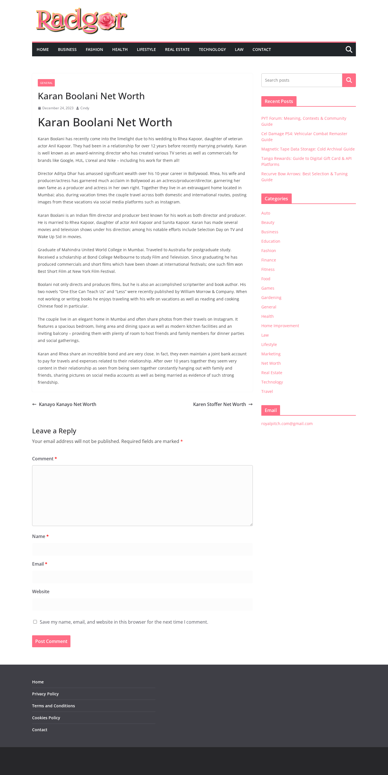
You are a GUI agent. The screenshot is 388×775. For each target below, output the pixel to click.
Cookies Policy (46, 717)
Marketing (271, 353)
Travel (267, 391)
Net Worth (271, 363)
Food (265, 278)
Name (40, 536)
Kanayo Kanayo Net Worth (67, 404)
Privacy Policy (45, 693)
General (46, 83)
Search (349, 80)
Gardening (271, 297)
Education (270, 241)
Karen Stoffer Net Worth (219, 404)
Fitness (268, 269)
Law (239, 49)
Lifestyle (146, 49)
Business (67, 49)
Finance (268, 260)
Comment (44, 458)
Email (39, 564)
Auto (265, 213)
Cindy (84, 108)
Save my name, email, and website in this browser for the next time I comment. (124, 622)
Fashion (94, 49)
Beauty (267, 222)
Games (267, 288)
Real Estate (177, 49)
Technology (212, 49)
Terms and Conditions (53, 705)
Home (43, 49)
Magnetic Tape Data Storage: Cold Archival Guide (308, 149)
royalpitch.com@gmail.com (287, 423)
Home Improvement (280, 325)
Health (120, 49)
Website (40, 591)
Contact (262, 49)
